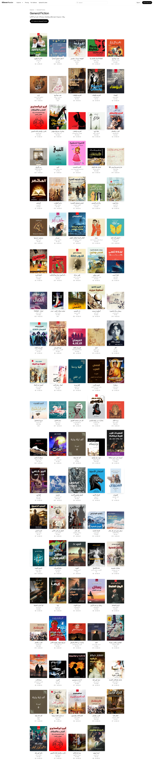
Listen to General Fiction (40, 21)
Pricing (27, 2)
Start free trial (147, 2)
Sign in (138, 2)
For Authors (34, 2)
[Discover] (22, 2)
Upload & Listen (43, 2)
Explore (19, 2)
